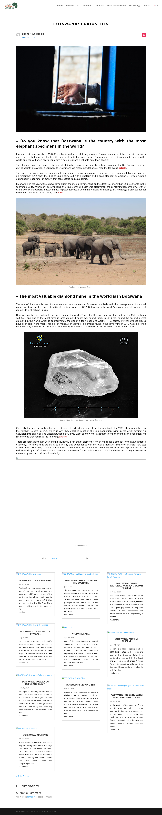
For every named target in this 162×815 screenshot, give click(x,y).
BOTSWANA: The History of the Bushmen (81, 581)
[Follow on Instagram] (144, 35)
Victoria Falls (81, 633)
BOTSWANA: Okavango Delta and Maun (35, 682)
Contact (146, 6)
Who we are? (72, 6)
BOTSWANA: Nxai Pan (35, 734)
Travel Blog (134, 6)
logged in (31, 797)
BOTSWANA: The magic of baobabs (35, 632)
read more (23, 612)
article (122, 167)
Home (60, 6)
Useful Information (116, 6)
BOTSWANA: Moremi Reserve (126, 640)
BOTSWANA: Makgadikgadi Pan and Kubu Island (127, 696)
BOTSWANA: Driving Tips (81, 684)
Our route (86, 6)
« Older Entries (22, 776)
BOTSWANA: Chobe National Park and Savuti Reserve (126, 585)
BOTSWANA (52, 558)
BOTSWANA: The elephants (35, 580)
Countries (99, 6)
